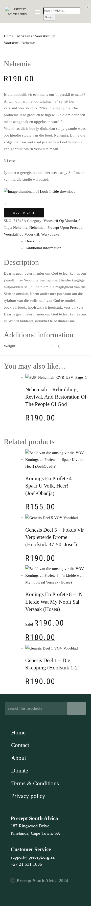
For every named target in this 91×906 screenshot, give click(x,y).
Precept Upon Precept (65, 227)
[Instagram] (26, 893)
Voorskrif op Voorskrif (21, 234)
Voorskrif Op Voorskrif (61, 221)
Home (8, 36)
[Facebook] (15, 893)
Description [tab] (34, 241)
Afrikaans (24, 36)
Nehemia (20, 227)
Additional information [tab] (43, 248)
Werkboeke (50, 234)
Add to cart (24, 212)
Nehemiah (37, 227)
